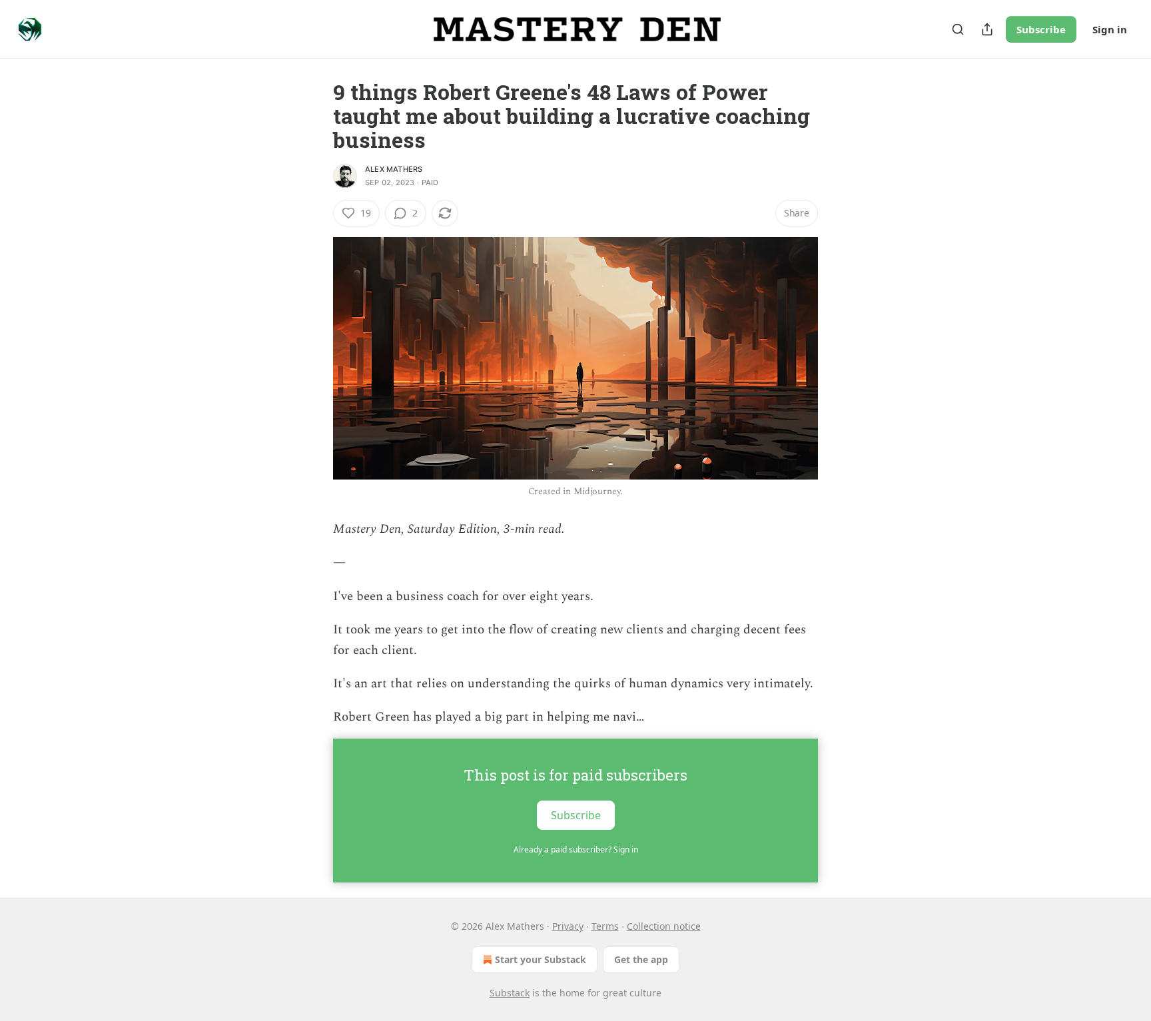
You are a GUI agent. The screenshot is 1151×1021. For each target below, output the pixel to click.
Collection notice (664, 926)
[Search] (958, 29)
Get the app (641, 959)
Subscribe (1041, 29)
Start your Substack (540, 959)
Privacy (567, 926)
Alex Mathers (393, 169)
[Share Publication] (987, 29)
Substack (510, 992)
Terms (605, 926)
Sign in (1109, 29)
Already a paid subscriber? (576, 849)
